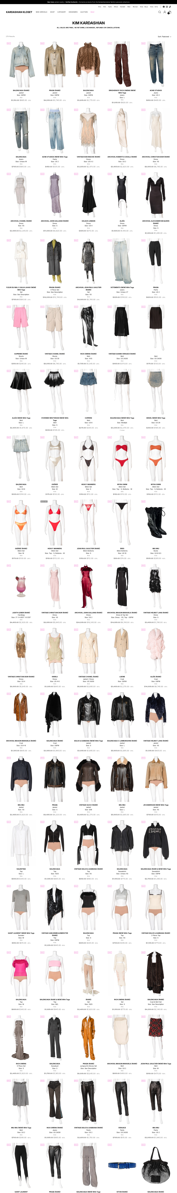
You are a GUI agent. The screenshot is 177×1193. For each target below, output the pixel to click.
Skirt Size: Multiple (122, 420)
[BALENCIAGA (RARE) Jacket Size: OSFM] (21, 64)
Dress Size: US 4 (88, 223)
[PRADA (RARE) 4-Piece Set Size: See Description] (54, 261)
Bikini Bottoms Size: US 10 (122, 551)
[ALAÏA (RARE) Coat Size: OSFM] (156, 651)
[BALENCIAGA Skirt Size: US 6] (21, 458)
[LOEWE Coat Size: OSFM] (122, 651)
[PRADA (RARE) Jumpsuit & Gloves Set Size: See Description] (88, 1038)
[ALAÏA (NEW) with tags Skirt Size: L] (21, 392)
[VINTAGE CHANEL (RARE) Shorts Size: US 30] (54, 328)
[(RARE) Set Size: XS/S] (88, 973)
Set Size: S (122, 1002)
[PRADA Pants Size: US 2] (156, 261)
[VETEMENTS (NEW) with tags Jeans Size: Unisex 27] (122, 261)
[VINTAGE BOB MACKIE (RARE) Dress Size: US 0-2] (88, 131)
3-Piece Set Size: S (21, 1066)
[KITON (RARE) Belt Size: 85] (122, 1166)
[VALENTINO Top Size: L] (21, 843)
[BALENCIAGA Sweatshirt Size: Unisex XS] (122, 843)
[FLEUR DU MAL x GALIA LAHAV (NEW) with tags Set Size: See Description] (21, 261)
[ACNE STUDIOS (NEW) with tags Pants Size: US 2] (54, 131)
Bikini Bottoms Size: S (88, 551)
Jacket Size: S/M (88, 807)
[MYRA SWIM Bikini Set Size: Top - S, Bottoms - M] (122, 458)
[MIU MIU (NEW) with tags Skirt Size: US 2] (21, 1102)
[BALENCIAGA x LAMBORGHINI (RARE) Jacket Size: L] (122, 715)
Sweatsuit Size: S (55, 1066)
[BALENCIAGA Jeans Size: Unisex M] (21, 131)
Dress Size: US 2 (122, 159)
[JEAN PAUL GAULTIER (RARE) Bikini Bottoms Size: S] (88, 522)
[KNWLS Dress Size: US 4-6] (54, 651)
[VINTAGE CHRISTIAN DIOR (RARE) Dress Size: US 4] (21, 651)
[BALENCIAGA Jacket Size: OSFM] (88, 64)
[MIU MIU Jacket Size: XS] (21, 779)
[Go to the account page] (164, 12)
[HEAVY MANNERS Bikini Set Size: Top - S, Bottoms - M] (54, 522)
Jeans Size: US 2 (156, 92)
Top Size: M (21, 1002)
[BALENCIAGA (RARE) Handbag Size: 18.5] (156, 1166)
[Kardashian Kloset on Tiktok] (170, 7)
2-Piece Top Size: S (155, 935)
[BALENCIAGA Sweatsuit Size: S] (54, 1038)
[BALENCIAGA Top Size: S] (88, 907)
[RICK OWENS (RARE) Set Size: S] (122, 973)
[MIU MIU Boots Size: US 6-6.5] (156, 522)
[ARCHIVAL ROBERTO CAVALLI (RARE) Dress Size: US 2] (122, 131)
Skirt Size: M (156, 1066)
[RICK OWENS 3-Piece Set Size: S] (21, 1038)
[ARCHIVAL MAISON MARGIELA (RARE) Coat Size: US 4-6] (21, 715)
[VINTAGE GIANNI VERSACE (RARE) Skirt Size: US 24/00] (122, 328)
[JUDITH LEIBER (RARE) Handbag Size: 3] (21, 587)
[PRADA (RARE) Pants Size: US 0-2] (54, 1166)
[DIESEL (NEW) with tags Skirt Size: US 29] (156, 392)
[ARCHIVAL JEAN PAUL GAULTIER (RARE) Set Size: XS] (88, 261)
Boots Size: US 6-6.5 (155, 551)
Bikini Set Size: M (54, 486)
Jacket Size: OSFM (21, 92)
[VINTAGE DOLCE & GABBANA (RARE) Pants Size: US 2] (88, 1102)
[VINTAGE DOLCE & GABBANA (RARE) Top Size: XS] (88, 843)
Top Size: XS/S (55, 871)
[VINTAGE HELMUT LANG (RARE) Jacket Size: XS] (156, 715)
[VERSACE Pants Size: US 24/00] (122, 1102)
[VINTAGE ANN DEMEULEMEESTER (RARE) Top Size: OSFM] (54, 907)
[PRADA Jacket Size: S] (54, 779)
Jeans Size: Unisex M (21, 159)
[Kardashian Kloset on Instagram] (167, 7)
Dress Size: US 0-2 (88, 159)
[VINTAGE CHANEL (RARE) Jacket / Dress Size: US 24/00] (88, 651)
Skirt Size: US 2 (122, 1066)
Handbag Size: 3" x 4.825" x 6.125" (21, 615)
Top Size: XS (88, 871)
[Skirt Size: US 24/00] (156, 328)
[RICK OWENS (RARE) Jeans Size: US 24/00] (54, 1102)
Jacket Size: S (88, 743)
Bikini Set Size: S (88, 486)
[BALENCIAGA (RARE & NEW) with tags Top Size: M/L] (54, 973)
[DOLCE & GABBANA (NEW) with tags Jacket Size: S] (88, 715)
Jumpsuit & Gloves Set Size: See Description (88, 1066)
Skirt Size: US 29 (155, 420)
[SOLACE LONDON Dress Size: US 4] (88, 195)
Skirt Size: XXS (88, 356)
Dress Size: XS (156, 159)
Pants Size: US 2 (55, 159)
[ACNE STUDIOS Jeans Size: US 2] (156, 64)
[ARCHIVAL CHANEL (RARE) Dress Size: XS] (21, 195)
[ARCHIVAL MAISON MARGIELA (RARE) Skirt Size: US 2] (122, 1038)
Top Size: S (88, 935)
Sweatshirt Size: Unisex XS (122, 871)
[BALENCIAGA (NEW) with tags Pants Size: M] (88, 1166)
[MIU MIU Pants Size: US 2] (156, 1102)
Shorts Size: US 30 (55, 356)
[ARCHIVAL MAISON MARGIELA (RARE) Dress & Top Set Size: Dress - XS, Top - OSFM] (122, 587)
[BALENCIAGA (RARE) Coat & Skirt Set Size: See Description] (156, 973)
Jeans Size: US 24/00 (55, 1130)
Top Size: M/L (55, 1002)
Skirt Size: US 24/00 (122, 356)
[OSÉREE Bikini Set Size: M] (54, 458)
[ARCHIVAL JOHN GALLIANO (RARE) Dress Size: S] (54, 195)
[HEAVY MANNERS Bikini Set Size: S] (88, 458)
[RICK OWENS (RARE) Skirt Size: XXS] (88, 328)
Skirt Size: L (21, 420)
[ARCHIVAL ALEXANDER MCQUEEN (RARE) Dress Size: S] (156, 195)
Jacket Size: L (122, 743)
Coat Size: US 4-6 (21, 743)
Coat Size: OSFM (122, 679)
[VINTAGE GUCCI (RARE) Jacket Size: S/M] (88, 779)
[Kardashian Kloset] (19, 12)
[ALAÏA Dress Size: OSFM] (122, 195)
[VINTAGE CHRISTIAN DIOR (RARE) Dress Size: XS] (54, 587)
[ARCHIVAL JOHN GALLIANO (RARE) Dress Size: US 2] (88, 587)
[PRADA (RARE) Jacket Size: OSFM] (54, 64)
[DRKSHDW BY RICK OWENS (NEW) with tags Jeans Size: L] (122, 64)
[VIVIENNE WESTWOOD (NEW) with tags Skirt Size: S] (54, 392)
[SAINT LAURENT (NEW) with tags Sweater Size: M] (21, 907)
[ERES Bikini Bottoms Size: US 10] (122, 522)
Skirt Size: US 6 (88, 420)
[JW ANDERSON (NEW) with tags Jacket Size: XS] (156, 779)
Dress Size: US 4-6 (54, 679)
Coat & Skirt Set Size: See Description (156, 1002)
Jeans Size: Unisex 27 (122, 289)
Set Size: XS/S (88, 1002)
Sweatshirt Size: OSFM (156, 871)
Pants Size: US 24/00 (122, 1130)
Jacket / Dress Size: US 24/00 (88, 679)
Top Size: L (21, 871)
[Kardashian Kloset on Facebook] (164, 7)
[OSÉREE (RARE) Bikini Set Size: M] (21, 522)
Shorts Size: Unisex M (21, 356)
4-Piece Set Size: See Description (55, 289)
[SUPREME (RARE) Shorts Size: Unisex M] (21, 328)
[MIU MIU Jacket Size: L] (122, 779)
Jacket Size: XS (155, 743)
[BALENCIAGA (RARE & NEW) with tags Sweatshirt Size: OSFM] (156, 843)
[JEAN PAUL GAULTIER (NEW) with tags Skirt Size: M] (156, 1038)
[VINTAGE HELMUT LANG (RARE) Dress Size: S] (156, 587)
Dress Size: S (55, 223)
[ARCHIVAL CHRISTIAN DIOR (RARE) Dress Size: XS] (156, 131)
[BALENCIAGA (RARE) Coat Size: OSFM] (54, 715)
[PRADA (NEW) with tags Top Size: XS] (122, 907)
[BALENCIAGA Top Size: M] (21, 973)
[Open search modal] (159, 12)
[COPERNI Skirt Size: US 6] (88, 392)
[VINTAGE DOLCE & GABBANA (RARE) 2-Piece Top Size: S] (156, 907)
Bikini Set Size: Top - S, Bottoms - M (122, 486)
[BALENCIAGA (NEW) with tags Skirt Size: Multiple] (122, 392)
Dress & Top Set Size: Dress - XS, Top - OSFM (122, 615)
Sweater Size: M (21, 935)
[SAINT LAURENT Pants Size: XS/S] (21, 1166)
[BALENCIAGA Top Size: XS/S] (54, 843)
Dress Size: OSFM (122, 223)
